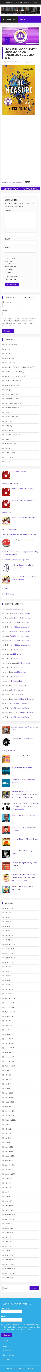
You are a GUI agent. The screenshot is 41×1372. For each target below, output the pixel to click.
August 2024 (9, 1016)
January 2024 (9, 1048)
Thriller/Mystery (10, 453)
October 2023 (9, 1061)
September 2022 (10, 1120)
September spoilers (16, 609)
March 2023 (9, 1093)
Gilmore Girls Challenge (12, 399)
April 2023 (8, 1088)
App (6, 349)
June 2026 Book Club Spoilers (24, 699)
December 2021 (10, 1160)
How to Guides (10, 417)
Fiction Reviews (10, 394)
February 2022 (9, 1151)
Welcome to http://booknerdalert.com (26, 2)
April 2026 (8, 926)
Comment (9, 211)
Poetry (7, 439)
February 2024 (9, 1043)
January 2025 (9, 994)
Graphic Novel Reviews (12, 403)
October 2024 (9, 1007)
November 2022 (10, 1111)
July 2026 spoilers (17, 649)
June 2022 (8, 1133)
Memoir (7, 430)
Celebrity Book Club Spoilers (14, 376)
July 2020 (8, 1237)
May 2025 (8, 976)
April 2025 (8, 980)
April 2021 (8, 1196)
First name (6, 302)
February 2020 (9, 1260)
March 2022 (9, 1147)
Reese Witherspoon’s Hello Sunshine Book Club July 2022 (10, 189)
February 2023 (9, 1097)
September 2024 (10, 1012)
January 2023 (9, 1102)
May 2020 (8, 1246)
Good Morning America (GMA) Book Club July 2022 (30, 189)
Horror (7, 412)
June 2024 (8, 1025)
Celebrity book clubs (29, 62)
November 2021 (10, 1165)
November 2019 (10, 1273)
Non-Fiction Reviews (11, 435)
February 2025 (9, 989)
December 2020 (10, 1215)
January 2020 (9, 1264)
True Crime (8, 457)
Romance (8, 448)
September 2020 (10, 1228)
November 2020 (10, 1219)
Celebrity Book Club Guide (13, 372)
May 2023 (8, 1084)
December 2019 (10, 1269)
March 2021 (9, 1201)
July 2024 (8, 1021)
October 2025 (9, 953)
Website (8, 247)
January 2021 (9, 1210)
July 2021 (8, 1183)
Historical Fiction (10, 408)
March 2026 (9, 931)
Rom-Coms (9, 444)
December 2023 (10, 1052)
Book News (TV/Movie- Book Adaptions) (18, 367)
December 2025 (10, 944)
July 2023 (8, 1075)
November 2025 (10, 949)
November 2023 (10, 1057)
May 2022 (8, 1138)
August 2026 (9, 908)
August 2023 (9, 1070)
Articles (7, 358)
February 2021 (9, 1206)
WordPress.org (8, 1359)
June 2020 (8, 1242)
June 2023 (8, 1079)
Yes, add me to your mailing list (11, 278)
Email (7, 239)
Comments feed (8, 1355)
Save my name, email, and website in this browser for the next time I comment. (10, 265)
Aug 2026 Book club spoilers (20, 613)
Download (27, 182)
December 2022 (10, 1106)
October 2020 (9, 1224)
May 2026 (8, 922)
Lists (6, 426)
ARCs (6, 353)
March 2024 (9, 1039)
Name (7, 231)
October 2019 (9, 1278)
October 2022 (9, 1115)
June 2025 (8, 971)
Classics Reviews (10, 385)
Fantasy (7, 390)
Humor (7, 421)
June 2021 (8, 1187)
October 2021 (9, 1169)
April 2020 (8, 1251)
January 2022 (9, 1156)
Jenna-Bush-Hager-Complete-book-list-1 (13, 182)
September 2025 (10, 958)
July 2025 (8, 967)
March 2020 (9, 1255)
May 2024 (8, 1030)
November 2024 (10, 1003)
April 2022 (8, 1142)
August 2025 (9, 962)
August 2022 (9, 1124)
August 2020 (9, 1233)
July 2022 (8, 1129)
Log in (5, 1346)
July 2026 (8, 913)
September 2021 (10, 1174)
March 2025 (9, 985)
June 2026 (8, 917)
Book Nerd (9, 62)
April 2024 (8, 1034)
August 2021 (9, 1178)
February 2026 (9, 935)
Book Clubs (8, 362)
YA (6, 462)
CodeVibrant (30, 1368)
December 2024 (10, 998)
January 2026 (9, 940)
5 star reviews (9, 344)
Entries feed (7, 1350)
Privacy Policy (9, 2)
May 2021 (8, 1192)
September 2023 (10, 1066)
